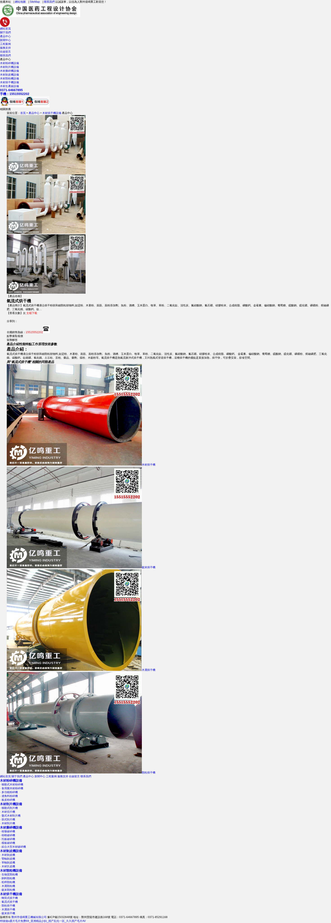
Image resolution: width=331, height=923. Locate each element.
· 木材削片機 (7, 823)
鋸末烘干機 (148, 567)
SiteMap (35, 1)
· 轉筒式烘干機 (9, 898)
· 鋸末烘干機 (7, 913)
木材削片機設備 (9, 67)
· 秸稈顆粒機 (7, 882)
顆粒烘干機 (148, 772)
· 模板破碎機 (7, 843)
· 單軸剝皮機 (7, 862)
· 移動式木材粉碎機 (11, 784)
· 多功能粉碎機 (9, 792)
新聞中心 (5, 40)
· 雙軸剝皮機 (7, 858)
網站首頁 (5, 28)
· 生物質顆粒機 (9, 874)
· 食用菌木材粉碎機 (11, 788)
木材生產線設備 (9, 86)
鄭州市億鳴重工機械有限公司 (29, 917)
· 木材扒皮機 (7, 866)
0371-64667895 (11, 90)
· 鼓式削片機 (7, 819)
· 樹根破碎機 (7, 835)
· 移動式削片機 (9, 808)
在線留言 (5, 51)
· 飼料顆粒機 (7, 878)
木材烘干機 (148, 464)
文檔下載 (31, 313)
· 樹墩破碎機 (7, 831)
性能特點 (25, 344)
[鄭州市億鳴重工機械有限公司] (40, 15)
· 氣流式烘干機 (9, 901)
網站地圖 (20, 1)
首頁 (23, 113)
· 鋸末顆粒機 (7, 889)
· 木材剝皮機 (7, 854)
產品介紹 (13, 344)
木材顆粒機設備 (9, 78)
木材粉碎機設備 (9, 63)
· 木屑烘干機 (7, 909)
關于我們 (5, 32)
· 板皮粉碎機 (7, 799)
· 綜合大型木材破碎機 (13, 846)
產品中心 (5, 36)
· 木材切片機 (7, 811)
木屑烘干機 (148, 669)
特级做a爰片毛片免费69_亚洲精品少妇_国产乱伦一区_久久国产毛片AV (43, 921)
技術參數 (51, 344)
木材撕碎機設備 (9, 70)
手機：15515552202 (14, 94)
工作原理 (38, 344)
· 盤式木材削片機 (10, 815)
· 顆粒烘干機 (7, 905)
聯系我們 (49, 1)
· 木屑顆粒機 (7, 886)
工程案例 (5, 44)
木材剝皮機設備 (9, 74)
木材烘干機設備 (9, 82)
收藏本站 (5, 1)
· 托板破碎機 (7, 839)
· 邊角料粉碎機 (9, 796)
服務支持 (5, 47)
